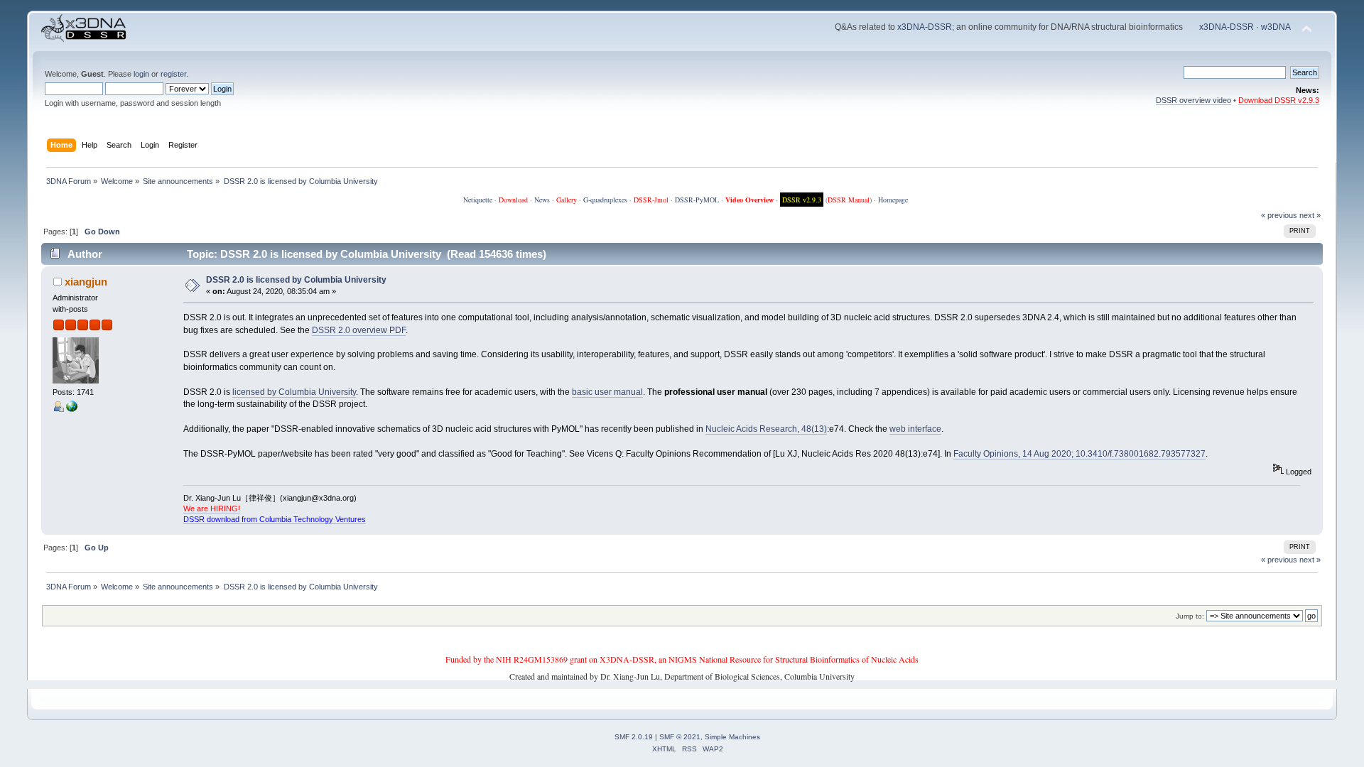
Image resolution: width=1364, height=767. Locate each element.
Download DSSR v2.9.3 (1278, 100)
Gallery (566, 200)
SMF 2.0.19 (634, 737)
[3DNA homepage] (71, 409)
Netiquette (477, 200)
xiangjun (86, 282)
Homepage (893, 200)
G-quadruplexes (605, 200)
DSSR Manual (849, 200)
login (141, 74)
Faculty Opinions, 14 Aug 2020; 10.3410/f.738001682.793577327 (1079, 454)
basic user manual (607, 392)
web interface (915, 429)
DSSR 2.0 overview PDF (359, 330)
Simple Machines (732, 737)
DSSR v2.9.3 (801, 200)
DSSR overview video (1193, 100)
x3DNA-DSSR (924, 27)
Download (513, 200)
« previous (1279, 215)
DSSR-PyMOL (697, 200)
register (173, 74)
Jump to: (1190, 616)
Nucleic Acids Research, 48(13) (766, 429)
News (542, 200)
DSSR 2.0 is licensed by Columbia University (296, 280)
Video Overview (749, 200)
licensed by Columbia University (294, 392)
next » (1310, 215)
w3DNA (1276, 27)
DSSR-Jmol (651, 200)
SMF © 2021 (679, 737)
